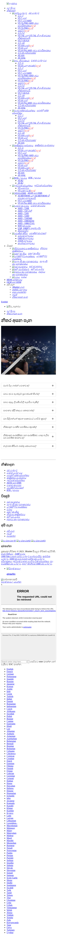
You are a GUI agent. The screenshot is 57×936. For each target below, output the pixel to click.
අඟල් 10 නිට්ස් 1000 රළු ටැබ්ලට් (37, 564)
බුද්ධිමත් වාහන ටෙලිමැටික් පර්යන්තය (31, 561)
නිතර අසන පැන (14, 313)
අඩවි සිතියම (7, 554)
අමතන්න (11, 574)
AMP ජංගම (20, 554)
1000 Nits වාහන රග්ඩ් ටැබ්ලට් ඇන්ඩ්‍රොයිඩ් (21, 556)
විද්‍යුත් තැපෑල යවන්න (11, 582)
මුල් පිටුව (11, 311)
